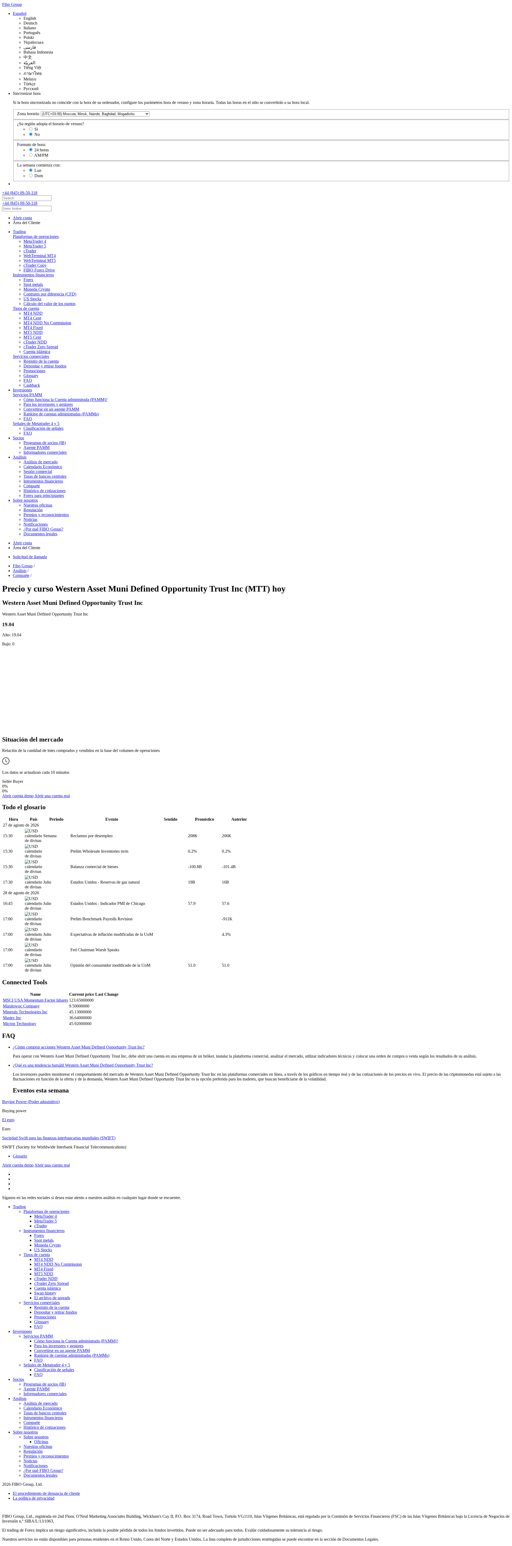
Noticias (30, 519)
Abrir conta (22, 218)
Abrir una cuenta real (52, 796)
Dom (38, 175)
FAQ (27, 380)
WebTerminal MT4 (39, 255)
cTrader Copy (35, 265)
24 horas (41, 150)
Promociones (34, 371)
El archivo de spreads (52, 1298)
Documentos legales (40, 534)
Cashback (31, 385)
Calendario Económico (42, 466)
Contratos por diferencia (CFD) (49, 294)
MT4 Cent (32, 318)
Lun (37, 170)
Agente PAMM (36, 447)
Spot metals (33, 284)
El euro (8, 1120)
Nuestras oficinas (37, 505)
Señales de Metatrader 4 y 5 (36, 423)
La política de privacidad (33, 1498)
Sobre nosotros (25, 500)
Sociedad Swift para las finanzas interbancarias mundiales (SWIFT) (58, 1138)
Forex (28, 279)
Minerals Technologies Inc (25, 1012)
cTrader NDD (35, 342)
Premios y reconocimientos (46, 514)
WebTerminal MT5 (39, 260)
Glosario (20, 1156)
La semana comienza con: (39, 165)
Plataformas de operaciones (36, 236)
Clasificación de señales (43, 428)
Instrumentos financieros (33, 275)
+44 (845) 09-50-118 (19, 193)
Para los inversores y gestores (48, 404)
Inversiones (22, 390)
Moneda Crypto (36, 289)
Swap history (45, 1293)
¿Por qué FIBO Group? (43, 529)
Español (19, 13)
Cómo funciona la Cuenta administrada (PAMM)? (65, 399)
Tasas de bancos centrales (44, 476)
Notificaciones (35, 524)
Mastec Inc (12, 1017)
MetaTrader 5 (34, 246)
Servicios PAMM (27, 394)
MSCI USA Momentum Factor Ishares (35, 1000)
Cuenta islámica (36, 351)
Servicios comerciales (31, 356)
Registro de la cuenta (41, 361)
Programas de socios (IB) (44, 442)
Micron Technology (19, 1023)
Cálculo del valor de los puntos (49, 303)
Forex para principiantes (43, 495)
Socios (18, 438)
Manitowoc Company (21, 1006)
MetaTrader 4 (34, 241)
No (37, 134)
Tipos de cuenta (26, 308)
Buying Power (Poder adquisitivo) (31, 1101)
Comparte (31, 486)
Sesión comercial (37, 471)
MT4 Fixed (33, 327)
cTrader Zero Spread (40, 347)
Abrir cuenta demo (18, 796)
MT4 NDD (33, 313)
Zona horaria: (28, 113)
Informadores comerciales (45, 452)
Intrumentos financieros (43, 481)
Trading (19, 231)
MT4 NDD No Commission (47, 323)
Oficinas (41, 1441)
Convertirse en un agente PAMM (51, 409)
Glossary (30, 375)
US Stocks (32, 299)
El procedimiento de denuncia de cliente (46, 1493)
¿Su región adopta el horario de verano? (50, 124)
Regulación (33, 510)
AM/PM (41, 155)
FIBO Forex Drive (39, 270)
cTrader (29, 251)
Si (36, 129)
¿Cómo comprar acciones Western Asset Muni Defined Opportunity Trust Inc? (79, 1047)
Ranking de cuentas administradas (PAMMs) (61, 414)
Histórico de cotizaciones (44, 490)
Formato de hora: (31, 144)
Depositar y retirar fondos (44, 366)
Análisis (19, 457)
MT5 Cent (32, 337)
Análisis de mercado (40, 462)
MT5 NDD (33, 332)
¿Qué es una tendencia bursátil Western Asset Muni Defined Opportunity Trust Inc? (83, 1065)
